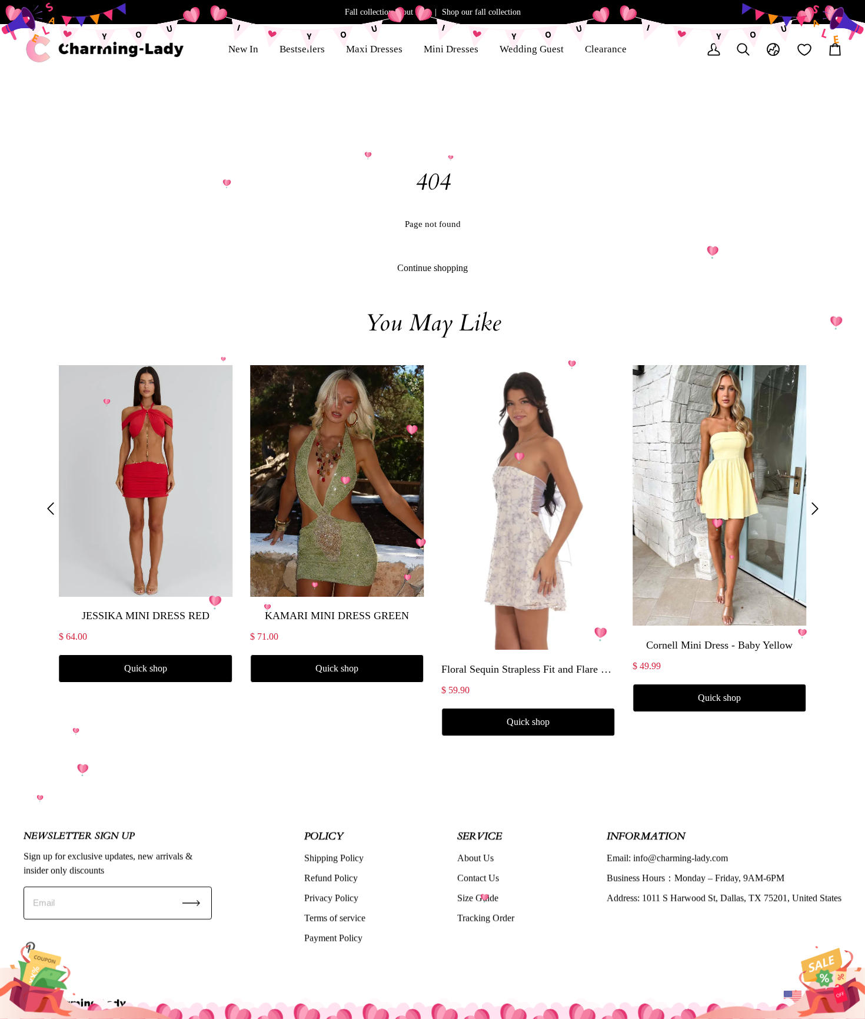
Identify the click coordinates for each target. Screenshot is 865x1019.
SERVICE (479, 836)
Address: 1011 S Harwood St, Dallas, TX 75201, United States (724, 898)
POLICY (323, 836)
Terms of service (334, 918)
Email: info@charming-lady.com (667, 858)
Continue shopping (432, 268)
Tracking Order (485, 918)
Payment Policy (333, 938)
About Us (475, 858)
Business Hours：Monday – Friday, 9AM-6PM (695, 878)
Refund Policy (331, 878)
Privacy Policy (331, 898)
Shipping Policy (334, 858)
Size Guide (477, 898)
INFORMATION (646, 836)
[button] (51, 508)
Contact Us (478, 878)
